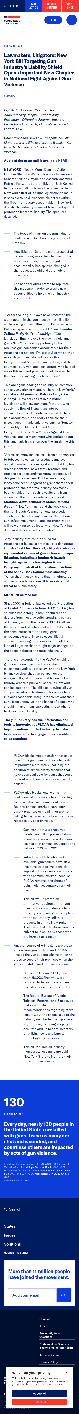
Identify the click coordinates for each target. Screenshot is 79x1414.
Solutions (12, 1244)
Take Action (33, 6)
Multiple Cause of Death (39, 1167)
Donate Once (70, 6)
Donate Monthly (51, 6)
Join (53, 20)
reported (29, 982)
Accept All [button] (39, 1393)
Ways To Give (16, 1252)
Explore (14, 6)
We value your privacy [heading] (31, 1373)
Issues (9, 1235)
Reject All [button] (39, 1401)
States (9, 1226)
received (59, 830)
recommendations (36, 1010)
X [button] (66, 1371)
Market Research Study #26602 (52, 1173)
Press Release (13, 46)
